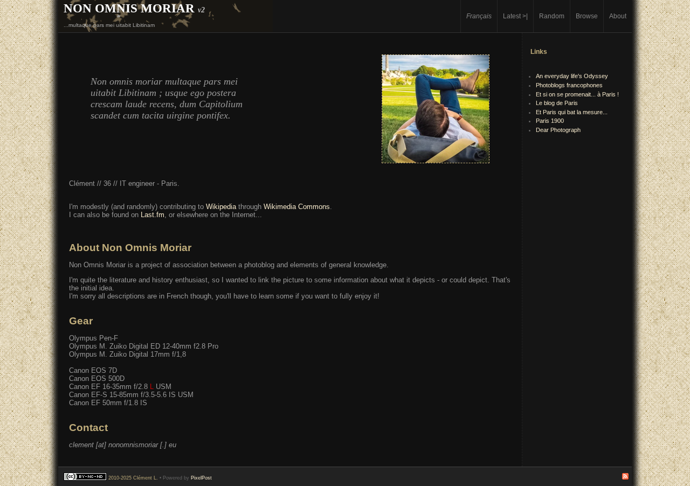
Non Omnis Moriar (129, 8)
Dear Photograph (558, 130)
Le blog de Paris (557, 103)
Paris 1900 (550, 120)
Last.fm (152, 215)
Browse (587, 15)
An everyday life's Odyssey (572, 76)
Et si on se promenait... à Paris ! (577, 94)
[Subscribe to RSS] (625, 478)
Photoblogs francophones (569, 85)
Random (551, 15)
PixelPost (201, 478)
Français (479, 15)
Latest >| (515, 15)
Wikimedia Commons (297, 207)
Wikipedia (221, 207)
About (617, 15)
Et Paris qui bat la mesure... (572, 112)
